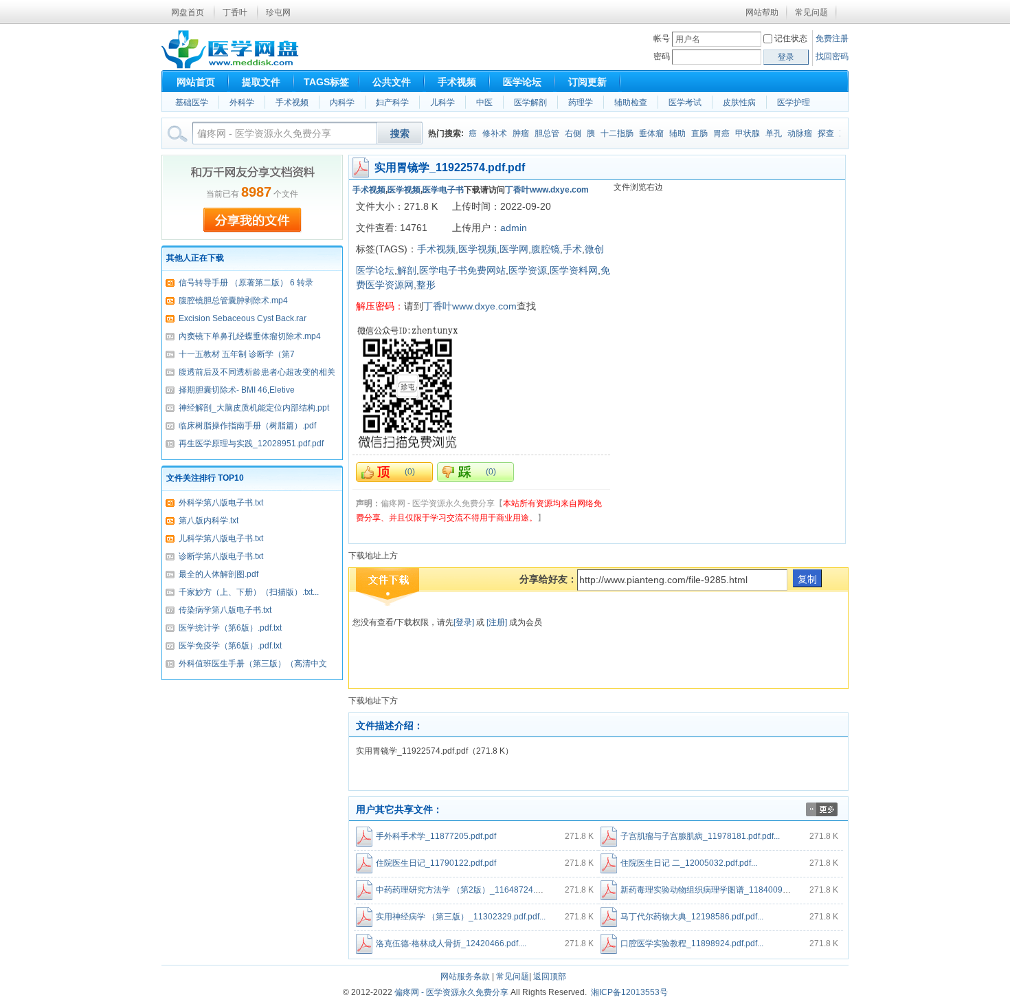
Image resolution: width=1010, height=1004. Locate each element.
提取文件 (261, 81)
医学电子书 (443, 190)
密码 (661, 56)
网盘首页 (187, 12)
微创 (594, 248)
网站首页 (196, 81)
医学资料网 (574, 270)
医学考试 (685, 102)
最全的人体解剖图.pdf (218, 574)
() (410, 472)
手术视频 (457, 81)
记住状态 (790, 38)
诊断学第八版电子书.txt (221, 556)
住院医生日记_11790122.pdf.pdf (436, 863)
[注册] (497, 622)
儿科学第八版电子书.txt (221, 538)
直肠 (690, 133)
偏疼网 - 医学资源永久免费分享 (451, 992)
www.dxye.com (559, 190)
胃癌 (712, 133)
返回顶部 (549, 976)
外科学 (241, 102)
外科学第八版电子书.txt (221, 503)
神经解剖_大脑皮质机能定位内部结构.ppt (254, 408)
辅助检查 (630, 102)
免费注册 (832, 38)
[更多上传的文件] (822, 813)
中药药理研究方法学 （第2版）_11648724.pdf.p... (468, 890)
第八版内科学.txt (208, 520)
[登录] (463, 622)
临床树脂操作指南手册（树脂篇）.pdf (247, 425)
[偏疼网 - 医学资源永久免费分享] (230, 66)
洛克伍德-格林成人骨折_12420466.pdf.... (451, 943)
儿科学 (442, 102)
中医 (484, 102)
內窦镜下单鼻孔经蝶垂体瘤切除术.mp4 (250, 336)
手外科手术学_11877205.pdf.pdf (436, 836)
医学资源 (527, 270)
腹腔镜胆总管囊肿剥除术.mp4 (233, 300)
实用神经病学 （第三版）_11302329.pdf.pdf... (461, 916)
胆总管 (538, 133)
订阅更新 (587, 81)
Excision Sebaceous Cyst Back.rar (242, 318)
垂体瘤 (642, 133)
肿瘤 (512, 133)
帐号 (661, 38)
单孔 (764, 133)
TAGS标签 (326, 81)
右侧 (564, 133)
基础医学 (191, 102)
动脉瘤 (790, 133)
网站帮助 (761, 12)
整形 (426, 284)
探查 (817, 133)
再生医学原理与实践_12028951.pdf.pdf (251, 443)
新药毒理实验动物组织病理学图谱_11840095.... (708, 890)
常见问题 (811, 12)
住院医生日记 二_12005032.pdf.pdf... (688, 863)
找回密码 (832, 56)
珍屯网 (278, 12)
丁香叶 (235, 12)
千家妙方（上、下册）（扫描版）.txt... (249, 592)
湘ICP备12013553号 (629, 992)
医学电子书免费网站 (462, 270)
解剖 (406, 270)
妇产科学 (392, 102)
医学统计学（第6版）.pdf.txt (230, 628)
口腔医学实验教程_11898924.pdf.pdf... (691, 943)
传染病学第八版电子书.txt (225, 610)
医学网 (514, 248)
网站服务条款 (465, 976)
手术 (572, 248)
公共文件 (391, 81)
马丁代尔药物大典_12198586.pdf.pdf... (691, 916)
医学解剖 (530, 102)
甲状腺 (738, 133)
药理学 (580, 102)
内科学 (342, 102)
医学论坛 (522, 81)
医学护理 (793, 102)
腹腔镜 (545, 248)
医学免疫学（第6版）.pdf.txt (230, 646)
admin (513, 227)
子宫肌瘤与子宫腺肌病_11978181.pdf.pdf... (700, 836)
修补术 (485, 133)
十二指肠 (608, 133)
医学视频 (404, 190)
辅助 (668, 133)
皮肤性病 (739, 102)
